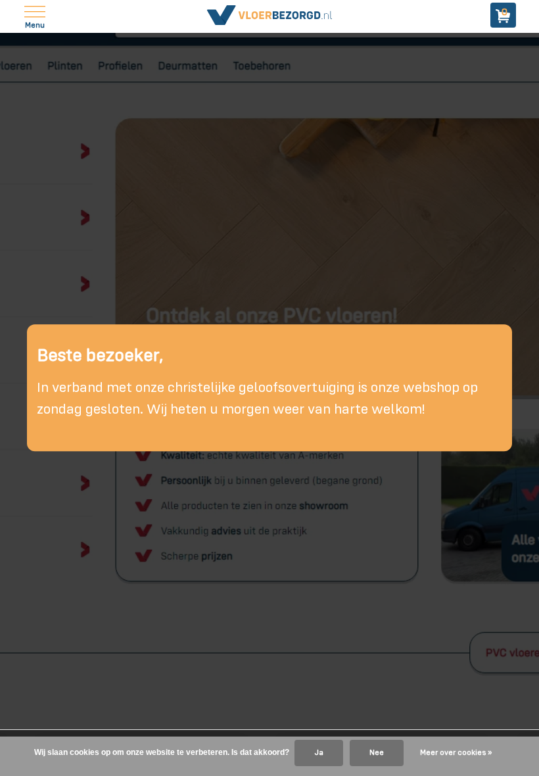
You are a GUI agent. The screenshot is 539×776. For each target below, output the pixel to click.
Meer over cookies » (456, 753)
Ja (318, 753)
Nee (376, 753)
